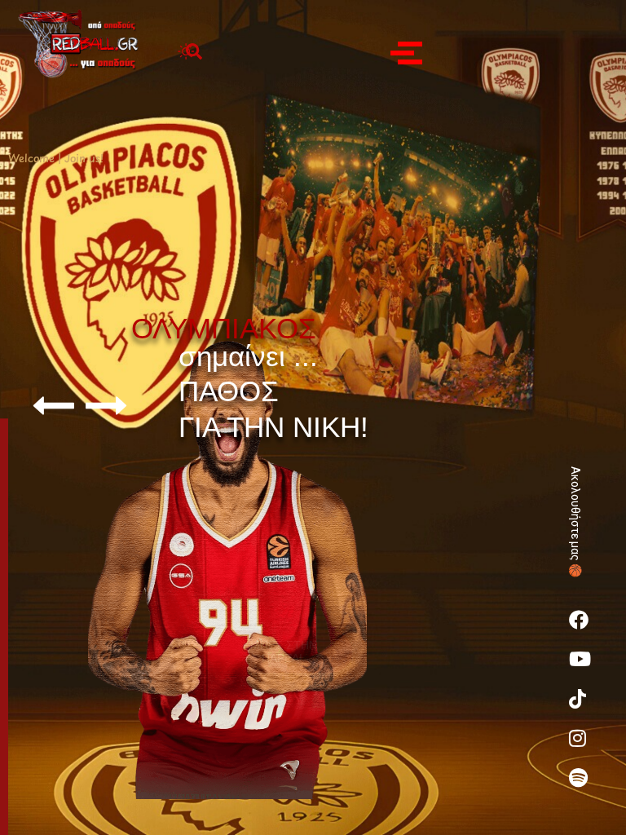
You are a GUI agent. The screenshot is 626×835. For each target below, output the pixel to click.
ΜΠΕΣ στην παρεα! (283, 628)
